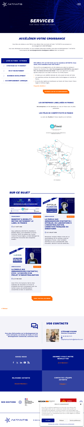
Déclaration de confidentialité (66, 424)
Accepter (48, 420)
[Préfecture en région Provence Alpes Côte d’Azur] (29, 402)
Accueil (31, 24)
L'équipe (62, 384)
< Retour (4, 308)
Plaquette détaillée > (40, 86)
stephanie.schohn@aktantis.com (72, 339)
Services (36, 24)
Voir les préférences (75, 420)
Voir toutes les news (42, 298)
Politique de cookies (53, 424)
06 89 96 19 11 (67, 336)
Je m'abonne (62, 363)
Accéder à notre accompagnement (56, 91)
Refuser (61, 420)
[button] (81, 404)
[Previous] (20, 402)
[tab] (15, 60)
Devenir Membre (20, 384)
